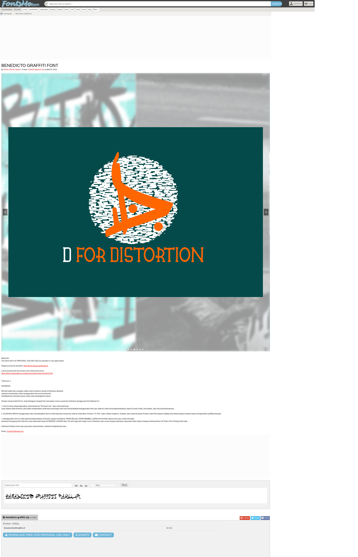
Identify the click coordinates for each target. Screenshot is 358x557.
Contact (105, 534)
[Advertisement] (84, 38)
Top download (6, 9)
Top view (17, 9)
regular (60, 9)
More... (96, 9)
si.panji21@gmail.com (36, 70)
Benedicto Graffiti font (24, 14)
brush (84, 9)
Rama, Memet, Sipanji (12, 70)
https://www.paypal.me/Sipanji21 (35, 366)
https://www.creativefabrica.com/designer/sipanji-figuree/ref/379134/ (27, 373)
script (25, 9)
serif (72, 9)
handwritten (33, 9)
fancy (67, 9)
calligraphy (44, 9)
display (52, 9)
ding (89, 9)
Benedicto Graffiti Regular (43, 495)
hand (78, 9)
